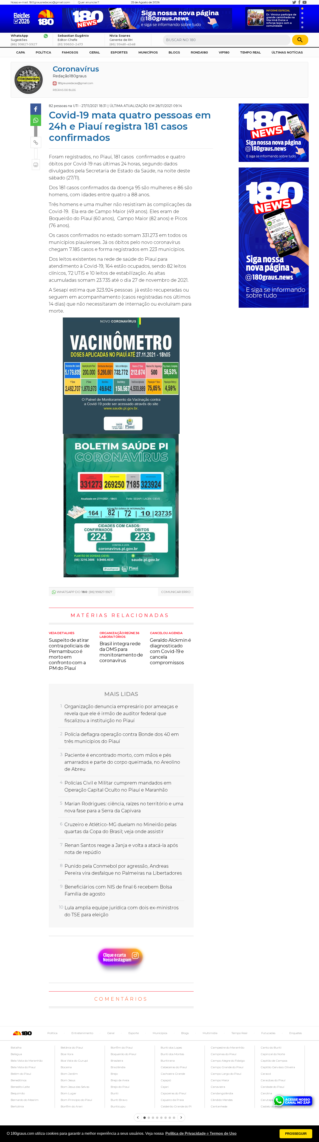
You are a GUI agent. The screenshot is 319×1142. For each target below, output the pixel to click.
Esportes (119, 52)
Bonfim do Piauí (122, 1047)
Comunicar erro (176, 592)
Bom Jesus (68, 1080)
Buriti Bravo (119, 1100)
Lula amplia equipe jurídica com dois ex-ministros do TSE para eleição (121, 911)
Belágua (16, 1054)
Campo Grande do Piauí (227, 1067)
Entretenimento (82, 1033)
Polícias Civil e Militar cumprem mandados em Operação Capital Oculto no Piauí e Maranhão (117, 786)
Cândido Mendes (222, 1100)
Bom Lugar (68, 1093)
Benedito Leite (20, 1086)
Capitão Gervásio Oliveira (278, 1067)
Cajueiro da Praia (172, 1100)
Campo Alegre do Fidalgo (228, 1060)
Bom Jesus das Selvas (75, 1086)
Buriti (114, 1093)
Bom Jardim (69, 1073)
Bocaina (66, 1067)
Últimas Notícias (287, 52)
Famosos (70, 52)
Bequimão (18, 1093)
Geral (94, 52)
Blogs (174, 52)
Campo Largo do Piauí (226, 1073)
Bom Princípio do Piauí (76, 1100)
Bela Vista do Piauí (23, 1067)
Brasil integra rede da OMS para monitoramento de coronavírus (121, 647)
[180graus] (23, 17)
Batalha (16, 1047)
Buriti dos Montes (172, 1054)
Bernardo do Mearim (25, 1100)
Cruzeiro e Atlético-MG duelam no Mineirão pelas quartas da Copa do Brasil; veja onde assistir (120, 828)
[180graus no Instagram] (289, 2)
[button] (201, 1133)
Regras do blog (64, 90)
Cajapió (166, 1080)
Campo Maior (220, 1080)
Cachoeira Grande (173, 1073)
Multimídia (210, 1033)
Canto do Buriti (271, 1047)
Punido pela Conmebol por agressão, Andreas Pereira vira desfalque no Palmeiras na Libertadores (123, 869)
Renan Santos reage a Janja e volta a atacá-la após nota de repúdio (121, 848)
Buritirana (168, 1060)
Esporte (133, 1033)
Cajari (165, 1086)
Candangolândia (222, 1093)
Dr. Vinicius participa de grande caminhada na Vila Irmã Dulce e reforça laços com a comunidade (281, 18)
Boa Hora (67, 1054)
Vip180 (224, 52)
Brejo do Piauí (120, 1086)
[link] (35, 109)
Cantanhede (219, 1106)
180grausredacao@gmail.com (49, 2)
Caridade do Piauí (272, 1086)
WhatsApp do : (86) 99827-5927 (84, 592)
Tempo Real (250, 52)
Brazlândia (118, 1067)
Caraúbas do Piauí (273, 1080)
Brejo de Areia (120, 1080)
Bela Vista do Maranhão (27, 1060)
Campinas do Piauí (223, 1054)
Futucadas (268, 1033)
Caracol (266, 1073)
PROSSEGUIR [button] (296, 1133)
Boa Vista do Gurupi (74, 1060)
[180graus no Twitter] (294, 2)
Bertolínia (17, 1106)
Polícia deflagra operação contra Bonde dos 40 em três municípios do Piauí (121, 738)
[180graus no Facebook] (299, 2)
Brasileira (117, 1060)
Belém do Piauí (21, 1073)
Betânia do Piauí (72, 1047)
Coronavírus (76, 68)
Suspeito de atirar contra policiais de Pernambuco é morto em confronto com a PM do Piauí (69, 651)
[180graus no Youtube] (304, 2)
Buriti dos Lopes (171, 1047)
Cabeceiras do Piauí (174, 1067)
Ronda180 (199, 52)
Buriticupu (118, 1106)
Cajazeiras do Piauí (173, 1093)
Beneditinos (18, 1080)
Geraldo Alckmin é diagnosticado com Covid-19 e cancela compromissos (170, 648)
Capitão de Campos (274, 1060)
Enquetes (295, 1033)
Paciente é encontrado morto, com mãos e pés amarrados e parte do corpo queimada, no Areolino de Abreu (122, 762)
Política (43, 52)
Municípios (148, 52)
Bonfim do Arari (71, 1106)
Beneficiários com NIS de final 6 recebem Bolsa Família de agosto (118, 890)
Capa (20, 52)
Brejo (114, 1073)
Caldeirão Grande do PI (176, 1106)
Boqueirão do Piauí (123, 1054)
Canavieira (218, 1086)
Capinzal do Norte (273, 1054)
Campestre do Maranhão (227, 1047)
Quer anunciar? (88, 2)
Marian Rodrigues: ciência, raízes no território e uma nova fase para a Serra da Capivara (123, 807)
